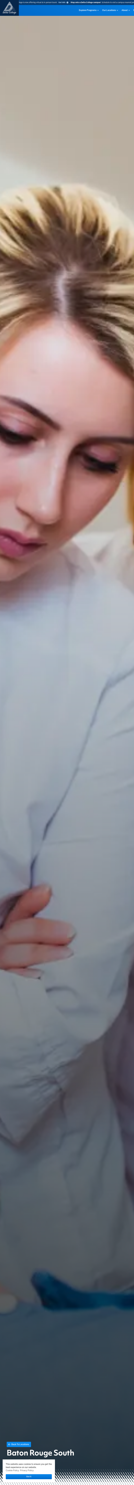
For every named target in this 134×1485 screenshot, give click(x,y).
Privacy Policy (27, 1470)
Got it (28, 1476)
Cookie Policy (12, 1470)
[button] (89, 10)
